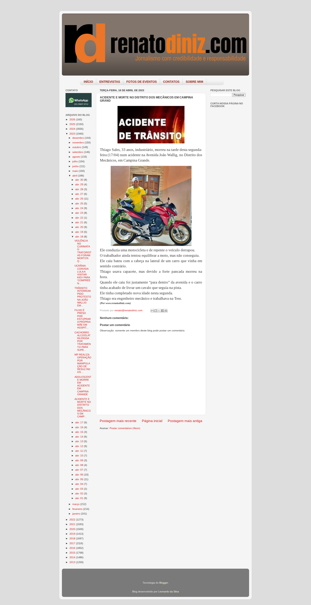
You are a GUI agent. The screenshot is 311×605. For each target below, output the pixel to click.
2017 (72, 543)
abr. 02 (79, 493)
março (76, 504)
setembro (78, 152)
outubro (77, 147)
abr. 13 (79, 441)
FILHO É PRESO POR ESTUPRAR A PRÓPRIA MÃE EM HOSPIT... (83, 319)
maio (75, 171)
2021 (72, 524)
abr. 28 (79, 189)
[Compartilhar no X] (159, 310)
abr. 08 (79, 465)
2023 (72, 133)
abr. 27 (79, 194)
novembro (78, 142)
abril (75, 175)
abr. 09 (79, 460)
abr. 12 (79, 446)
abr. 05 (79, 479)
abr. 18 (79, 236)
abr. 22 (79, 217)
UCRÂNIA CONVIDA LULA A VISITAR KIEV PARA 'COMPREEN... (82, 274)
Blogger (163, 582)
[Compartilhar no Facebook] (162, 310)
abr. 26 (79, 198)
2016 (72, 548)
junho (75, 166)
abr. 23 (79, 213)
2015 (72, 552)
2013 (72, 562)
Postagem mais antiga (185, 421)
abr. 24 (79, 208)
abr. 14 (79, 436)
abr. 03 (79, 489)
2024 (72, 129)
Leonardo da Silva (168, 591)
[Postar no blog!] (155, 310)
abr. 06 (79, 474)
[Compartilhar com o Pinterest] (166, 310)
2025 (72, 124)
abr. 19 (79, 232)
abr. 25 (79, 203)
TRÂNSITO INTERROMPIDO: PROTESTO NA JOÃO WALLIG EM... (83, 297)
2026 (72, 119)
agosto (76, 156)
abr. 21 (79, 222)
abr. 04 (79, 484)
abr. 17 (79, 422)
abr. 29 (79, 184)
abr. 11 (79, 451)
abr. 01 (79, 498)
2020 (72, 529)
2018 (72, 538)
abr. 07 (79, 469)
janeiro (76, 513)
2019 (72, 534)
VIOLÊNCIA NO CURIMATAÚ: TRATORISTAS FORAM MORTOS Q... (83, 250)
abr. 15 (79, 432)
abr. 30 (79, 179)
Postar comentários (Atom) (125, 428)
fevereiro (77, 509)
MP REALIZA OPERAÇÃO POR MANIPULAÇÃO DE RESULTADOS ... (83, 363)
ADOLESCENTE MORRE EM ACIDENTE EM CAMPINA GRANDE (83, 386)
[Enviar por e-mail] (152, 310)
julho (75, 161)
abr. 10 (79, 455)
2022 (72, 519)
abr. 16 (79, 427)
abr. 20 (79, 227)
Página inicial (152, 421)
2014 (72, 557)
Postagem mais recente (118, 421)
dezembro (78, 138)
